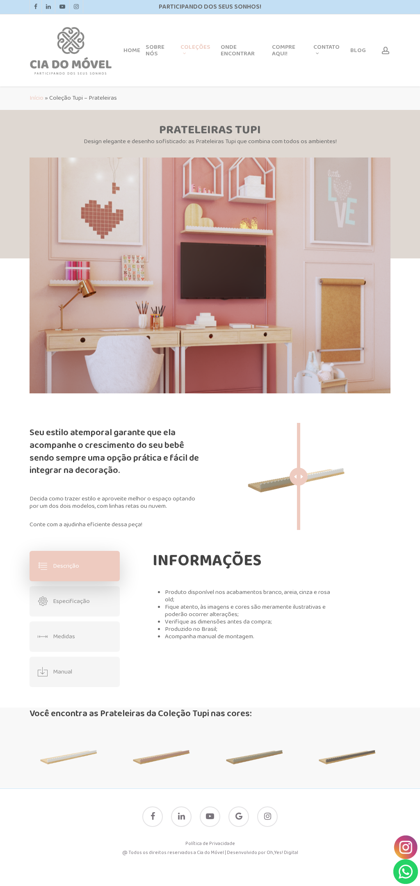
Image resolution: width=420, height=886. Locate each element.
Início (36, 98)
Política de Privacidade (210, 844)
